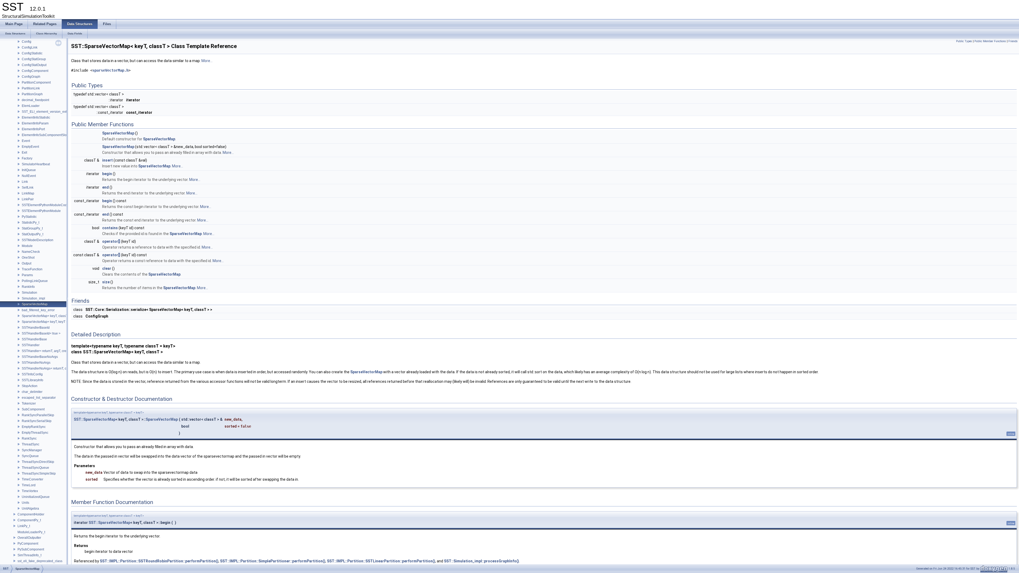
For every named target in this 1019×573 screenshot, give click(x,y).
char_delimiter (32, 392)
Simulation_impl (33, 298)
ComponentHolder (31, 514)
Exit (24, 152)
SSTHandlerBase (34, 339)
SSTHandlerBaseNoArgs (40, 357)
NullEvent (29, 176)
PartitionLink (31, 88)
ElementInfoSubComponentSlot (44, 135)
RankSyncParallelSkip (38, 415)
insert (107, 160)
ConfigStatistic (32, 53)
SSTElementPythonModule (41, 211)
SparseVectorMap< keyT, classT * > (47, 316)
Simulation (29, 292)
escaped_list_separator (39, 398)
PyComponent (28, 543)
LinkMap (28, 193)
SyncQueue (30, 456)
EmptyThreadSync (35, 433)
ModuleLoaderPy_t (31, 532)
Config (26, 42)
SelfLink (27, 187)
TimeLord (29, 485)
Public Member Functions (990, 41)
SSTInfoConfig (32, 374)
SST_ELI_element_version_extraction (49, 112)
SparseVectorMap (35, 304)
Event (26, 141)
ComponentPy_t (29, 520)
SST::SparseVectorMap (94, 419)
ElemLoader (31, 106)
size (106, 282)
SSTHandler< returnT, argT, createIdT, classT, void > (59, 351)
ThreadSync (30, 444)
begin (107, 174)
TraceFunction (32, 269)
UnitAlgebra (30, 508)
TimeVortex (30, 491)
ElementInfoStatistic (36, 117)
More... (207, 61)
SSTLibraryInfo (32, 380)
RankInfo (28, 287)
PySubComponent (31, 549)
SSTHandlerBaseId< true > (41, 333)
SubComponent (33, 409)
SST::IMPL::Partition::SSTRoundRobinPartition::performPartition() (159, 561)
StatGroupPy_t (32, 228)
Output (26, 263)
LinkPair (28, 199)
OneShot (28, 257)
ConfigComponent (35, 71)
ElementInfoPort (33, 129)
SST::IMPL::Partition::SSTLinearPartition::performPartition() (381, 561)
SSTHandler (31, 345)
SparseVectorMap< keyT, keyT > (45, 322)
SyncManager (32, 450)
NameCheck (31, 252)
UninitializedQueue (36, 497)
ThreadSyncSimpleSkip (39, 473)
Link (25, 182)
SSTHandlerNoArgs (36, 362)
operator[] (111, 241)
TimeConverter (32, 479)
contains (110, 228)
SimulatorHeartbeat (36, 164)
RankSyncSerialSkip (36, 421)
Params (27, 275)
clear (106, 268)
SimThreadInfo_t (29, 555)
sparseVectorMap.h (110, 70)
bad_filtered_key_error (38, 310)
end (105, 187)
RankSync (29, 438)
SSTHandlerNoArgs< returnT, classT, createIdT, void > (60, 368)
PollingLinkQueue (35, 281)
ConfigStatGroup (34, 59)
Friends (1013, 41)
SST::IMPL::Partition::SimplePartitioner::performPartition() (272, 561)
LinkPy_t (24, 526)
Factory (27, 158)
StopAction (29, 386)
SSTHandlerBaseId (36, 327)
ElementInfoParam (35, 123)
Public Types (964, 41)
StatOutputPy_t (32, 234)
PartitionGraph (32, 94)
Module (27, 246)
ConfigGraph (31, 77)
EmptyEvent (30, 147)
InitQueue (29, 170)
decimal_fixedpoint (35, 100)
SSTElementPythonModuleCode (45, 205)
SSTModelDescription (37, 240)
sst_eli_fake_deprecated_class (40, 561)
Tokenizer (29, 403)
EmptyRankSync (34, 427)
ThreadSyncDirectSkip (38, 462)
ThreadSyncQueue (35, 468)
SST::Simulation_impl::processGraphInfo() (481, 561)
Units (25, 503)
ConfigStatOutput (34, 65)
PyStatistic (29, 217)
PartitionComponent (36, 82)
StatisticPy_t (30, 222)
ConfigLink (29, 47)
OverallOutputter (29, 538)
